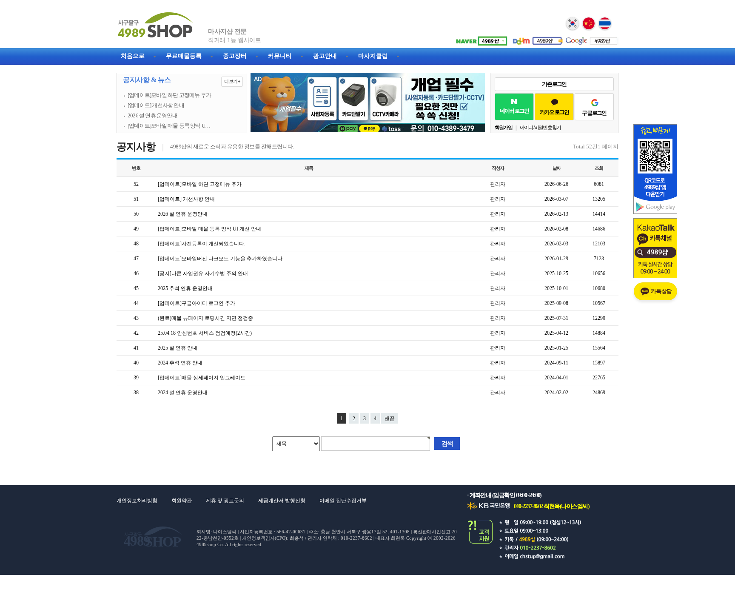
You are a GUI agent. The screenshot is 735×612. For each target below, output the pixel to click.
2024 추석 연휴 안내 (180, 363)
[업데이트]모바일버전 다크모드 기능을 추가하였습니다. (221, 259)
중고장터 (235, 56)
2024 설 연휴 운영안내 (183, 393)
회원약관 (181, 501)
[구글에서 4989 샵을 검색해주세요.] (590, 37)
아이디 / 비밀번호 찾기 (540, 128)
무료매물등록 (184, 56)
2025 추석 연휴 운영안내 (185, 288)
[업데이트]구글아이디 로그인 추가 (196, 303)
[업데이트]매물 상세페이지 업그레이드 (201, 378)
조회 (599, 168)
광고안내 (325, 56)
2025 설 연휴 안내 (177, 348)
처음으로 (133, 56)
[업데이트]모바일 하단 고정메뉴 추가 (169, 95)
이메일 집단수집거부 (343, 501)
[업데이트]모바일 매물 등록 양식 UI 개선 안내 (209, 229)
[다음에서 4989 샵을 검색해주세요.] (535, 37)
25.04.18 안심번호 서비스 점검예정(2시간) (205, 333)
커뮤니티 (280, 56)
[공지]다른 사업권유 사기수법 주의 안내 (203, 273)
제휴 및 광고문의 (225, 501)
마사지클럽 (373, 56)
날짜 (557, 168)
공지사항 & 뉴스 (181, 80)
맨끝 (390, 418)
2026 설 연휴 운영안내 (152, 116)
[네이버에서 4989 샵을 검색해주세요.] (480, 37)
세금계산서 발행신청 (281, 501)
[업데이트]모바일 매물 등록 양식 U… (169, 126)
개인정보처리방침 (137, 501)
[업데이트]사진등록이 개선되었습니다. (201, 244)
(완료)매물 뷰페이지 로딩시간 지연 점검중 (205, 318)
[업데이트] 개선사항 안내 (156, 105)
